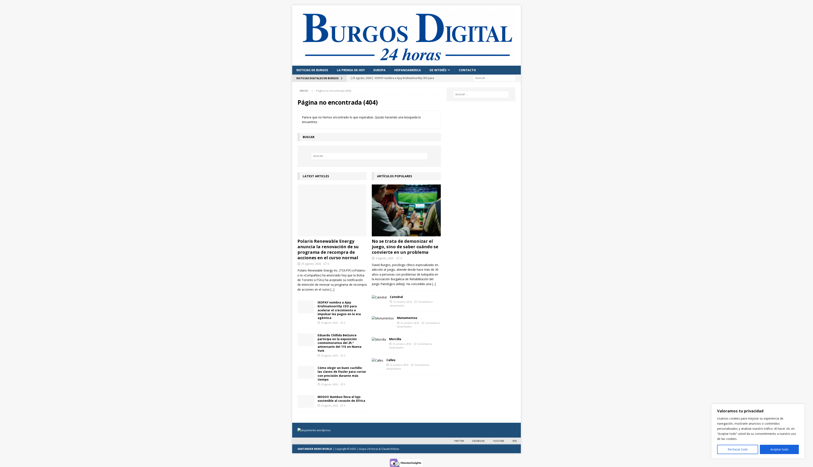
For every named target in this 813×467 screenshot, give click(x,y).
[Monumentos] (383, 318)
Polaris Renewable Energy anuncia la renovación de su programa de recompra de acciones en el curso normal (328, 249)
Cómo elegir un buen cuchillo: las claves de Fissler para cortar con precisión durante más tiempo (342, 373)
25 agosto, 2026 (311, 264)
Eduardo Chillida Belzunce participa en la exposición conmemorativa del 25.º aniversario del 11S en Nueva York (339, 343)
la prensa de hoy (351, 70)
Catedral (396, 297)
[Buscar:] (494, 78)
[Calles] (377, 360)
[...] (332, 289)
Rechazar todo (738, 449)
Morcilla (395, 339)
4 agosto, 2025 (385, 258)
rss (515, 440)
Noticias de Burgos (312, 70)
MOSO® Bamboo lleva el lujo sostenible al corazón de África (341, 399)
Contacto (467, 70)
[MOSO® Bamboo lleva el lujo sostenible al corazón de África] (305, 401)
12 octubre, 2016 (402, 301)
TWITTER (459, 440)
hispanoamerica (407, 70)
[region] (758, 431)
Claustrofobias (390, 449)
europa (379, 70)
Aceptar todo (779, 449)
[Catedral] (379, 297)
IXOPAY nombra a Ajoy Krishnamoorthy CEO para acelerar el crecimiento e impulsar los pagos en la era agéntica (339, 310)
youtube (498, 440)
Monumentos (407, 318)
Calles (390, 360)
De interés (438, 70)
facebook (478, 440)
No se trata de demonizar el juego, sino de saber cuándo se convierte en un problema (405, 246)
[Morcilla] (379, 339)
